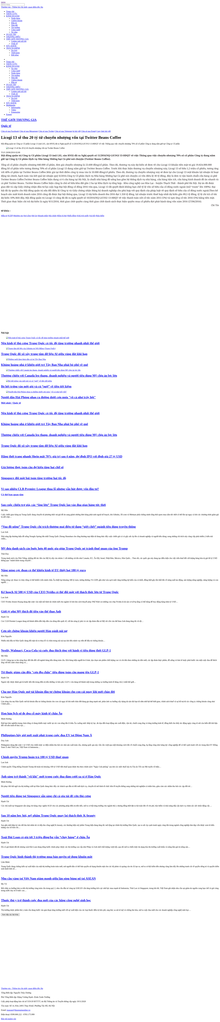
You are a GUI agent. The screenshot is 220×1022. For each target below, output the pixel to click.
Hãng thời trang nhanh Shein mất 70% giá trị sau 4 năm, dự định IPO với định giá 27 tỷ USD (61, 456)
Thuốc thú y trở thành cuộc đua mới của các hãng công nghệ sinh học (46, 900)
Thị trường (15, 27)
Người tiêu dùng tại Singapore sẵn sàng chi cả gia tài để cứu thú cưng (46, 796)
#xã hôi (92, 216)
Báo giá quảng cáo (8, 1019)
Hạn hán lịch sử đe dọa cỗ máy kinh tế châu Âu (31, 713)
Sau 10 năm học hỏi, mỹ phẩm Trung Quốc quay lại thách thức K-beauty (48, 815)
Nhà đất (14, 25)
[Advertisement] (77, 235)
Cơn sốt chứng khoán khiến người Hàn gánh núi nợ (34, 631)
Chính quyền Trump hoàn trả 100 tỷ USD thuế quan (34, 757)
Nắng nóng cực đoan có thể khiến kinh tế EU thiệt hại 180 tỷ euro (43, 570)
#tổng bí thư (62, 216)
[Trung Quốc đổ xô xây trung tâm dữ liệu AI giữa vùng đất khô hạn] (31, 348)
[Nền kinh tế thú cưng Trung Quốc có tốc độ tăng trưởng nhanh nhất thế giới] (37, 338)
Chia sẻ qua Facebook (10, 131)
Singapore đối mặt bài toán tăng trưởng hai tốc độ (33, 478)
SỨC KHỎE (11, 46)
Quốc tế (14, 43)
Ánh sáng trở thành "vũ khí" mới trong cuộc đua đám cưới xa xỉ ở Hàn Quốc (51, 776)
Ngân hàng (15, 18)
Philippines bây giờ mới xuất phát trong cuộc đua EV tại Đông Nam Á (46, 735)
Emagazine (15, 112)
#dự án (34, 216)
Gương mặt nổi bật (18, 41)
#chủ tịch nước (83, 216)
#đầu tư (4, 216)
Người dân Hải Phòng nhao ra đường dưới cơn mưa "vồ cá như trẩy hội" (48, 397)
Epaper (9, 114)
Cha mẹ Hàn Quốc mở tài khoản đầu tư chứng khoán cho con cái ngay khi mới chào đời (58, 691)
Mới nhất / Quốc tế (11, 403)
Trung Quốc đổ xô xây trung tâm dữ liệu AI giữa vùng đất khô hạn (44, 354)
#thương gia (18, 216)
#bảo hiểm (100, 216)
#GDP (10, 216)
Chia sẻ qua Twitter (46, 131)
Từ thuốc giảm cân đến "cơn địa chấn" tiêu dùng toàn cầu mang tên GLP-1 (50, 672)
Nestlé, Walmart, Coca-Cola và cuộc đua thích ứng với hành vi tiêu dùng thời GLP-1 (56, 650)
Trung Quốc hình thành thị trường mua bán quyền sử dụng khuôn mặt (46, 856)
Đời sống (15, 55)
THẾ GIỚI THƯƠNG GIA (17, 39)
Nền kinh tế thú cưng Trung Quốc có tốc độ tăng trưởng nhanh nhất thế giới (50, 343)
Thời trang (15, 53)
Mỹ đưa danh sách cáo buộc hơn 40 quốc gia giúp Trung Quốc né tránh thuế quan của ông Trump (64, 548)
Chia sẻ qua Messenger (28, 131)
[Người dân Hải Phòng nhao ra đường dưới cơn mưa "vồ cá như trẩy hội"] (36, 392)
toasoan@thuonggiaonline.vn (18, 1010)
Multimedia (10, 105)
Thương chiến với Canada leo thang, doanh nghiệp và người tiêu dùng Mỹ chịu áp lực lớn (59, 375)
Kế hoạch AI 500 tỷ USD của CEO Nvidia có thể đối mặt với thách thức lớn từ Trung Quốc (60, 592)
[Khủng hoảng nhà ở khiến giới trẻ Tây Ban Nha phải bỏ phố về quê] (26, 359)
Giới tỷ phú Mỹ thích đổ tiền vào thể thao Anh (31, 611)
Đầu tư (14, 23)
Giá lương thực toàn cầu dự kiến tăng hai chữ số (32, 467)
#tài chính (52, 216)
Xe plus (14, 32)
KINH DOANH (12, 16)
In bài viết (77, 131)
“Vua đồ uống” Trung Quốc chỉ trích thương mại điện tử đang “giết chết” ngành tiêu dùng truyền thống (68, 526)
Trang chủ (10, 11)
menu (3, 2)
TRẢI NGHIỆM (13, 48)
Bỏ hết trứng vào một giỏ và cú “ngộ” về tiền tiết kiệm (36, 386)
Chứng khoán (16, 21)
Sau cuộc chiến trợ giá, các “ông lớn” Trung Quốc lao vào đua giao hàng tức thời (53, 504)
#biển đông (71, 216)
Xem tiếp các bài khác (10, 915)
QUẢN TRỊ (11, 34)
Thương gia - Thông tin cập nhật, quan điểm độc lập (22, 7)
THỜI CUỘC (11, 14)
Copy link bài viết (103, 131)
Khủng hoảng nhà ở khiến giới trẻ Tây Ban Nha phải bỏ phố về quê (44, 364)
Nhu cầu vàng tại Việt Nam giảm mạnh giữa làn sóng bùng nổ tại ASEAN (48, 878)
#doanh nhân (43, 216)
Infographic (15, 107)
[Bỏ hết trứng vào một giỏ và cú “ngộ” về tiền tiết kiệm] (29, 381)
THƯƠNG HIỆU (13, 37)
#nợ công (27, 216)
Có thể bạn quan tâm (12, 494)
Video (13, 110)
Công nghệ (15, 30)
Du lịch (14, 50)
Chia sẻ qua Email (88, 131)
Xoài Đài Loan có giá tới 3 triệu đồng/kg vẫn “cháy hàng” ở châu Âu (45, 837)
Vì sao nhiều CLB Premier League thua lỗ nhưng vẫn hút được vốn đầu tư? (50, 489)
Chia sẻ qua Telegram (63, 131)
